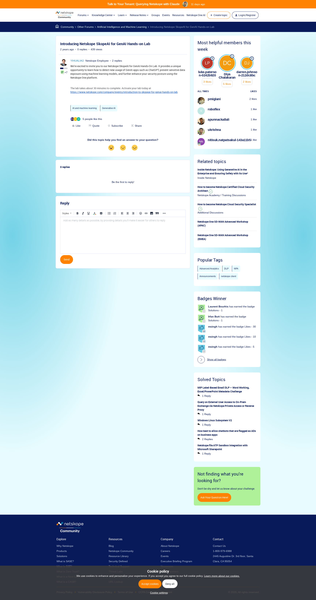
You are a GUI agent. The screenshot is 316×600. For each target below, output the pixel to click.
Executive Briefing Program (176, 561)
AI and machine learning (84, 108)
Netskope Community (121, 551)
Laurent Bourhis (218, 306)
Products (62, 551)
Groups (155, 15)
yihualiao (77, 60)
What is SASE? (65, 561)
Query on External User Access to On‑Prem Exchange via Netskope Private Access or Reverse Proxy (226, 405)
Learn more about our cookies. (222, 575)
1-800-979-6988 (222, 551)
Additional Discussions (210, 212)
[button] (218, 15)
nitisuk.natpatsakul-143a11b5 (229, 140)
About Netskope (170, 545)
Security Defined (118, 561)
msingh (212, 326)
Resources (178, 15)
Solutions (62, 556)
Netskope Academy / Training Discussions (222, 195)
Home (65, 27)
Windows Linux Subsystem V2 (215, 420)
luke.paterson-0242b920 (207, 73)
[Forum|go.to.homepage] (64, 15)
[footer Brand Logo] (70, 531)
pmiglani (214, 99)
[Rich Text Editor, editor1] (122, 235)
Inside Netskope (207, 177)
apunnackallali (218, 119)
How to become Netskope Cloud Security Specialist (227, 204)
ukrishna (214, 129)
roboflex (214, 109)
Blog (111, 545)
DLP (226, 268)
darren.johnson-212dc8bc (246, 73)
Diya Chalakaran (227, 76)
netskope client (228, 276)
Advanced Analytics (209, 268)
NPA (236, 268)
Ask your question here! (214, 497)
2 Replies (207, 439)
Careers (165, 551)
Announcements (208, 276)
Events (166, 15)
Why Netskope (65, 545)
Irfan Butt (214, 316)
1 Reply (206, 395)
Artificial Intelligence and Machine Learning (122, 26)
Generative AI (108, 108)
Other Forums (85, 26)
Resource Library (119, 556)
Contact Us (219, 545)
